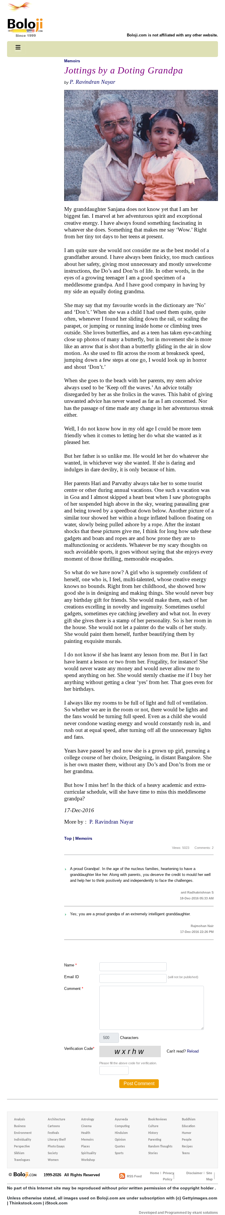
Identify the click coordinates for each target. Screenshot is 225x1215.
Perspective (22, 1146)
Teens (186, 1153)
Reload (193, 1051)
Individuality (22, 1140)
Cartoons (54, 1126)
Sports (119, 1153)
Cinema (86, 1126)
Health (85, 1133)
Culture (153, 1126)
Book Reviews (157, 1119)
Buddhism (188, 1119)
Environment (23, 1133)
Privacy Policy (168, 1176)
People (187, 1140)
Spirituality (88, 1153)
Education (188, 1126)
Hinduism (121, 1133)
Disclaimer (194, 1173)
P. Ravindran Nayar (92, 82)
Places (85, 1146)
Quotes (120, 1146)
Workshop (88, 1160)
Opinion (120, 1140)
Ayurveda (121, 1119)
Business (19, 1126)
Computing (122, 1126)
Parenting (154, 1140)
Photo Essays (56, 1146)
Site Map (209, 1176)
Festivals (53, 1133)
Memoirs (72, 61)
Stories (153, 1153)
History (153, 1133)
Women (53, 1160)
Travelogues (22, 1160)
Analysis (19, 1119)
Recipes (187, 1146)
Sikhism (19, 1153)
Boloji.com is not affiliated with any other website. (172, 35)
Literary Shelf (57, 1140)
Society (53, 1153)
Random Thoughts (160, 1146)
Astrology (87, 1119)
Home (154, 1173)
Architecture (56, 1119)
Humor (186, 1133)
